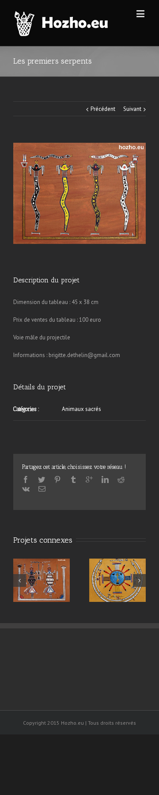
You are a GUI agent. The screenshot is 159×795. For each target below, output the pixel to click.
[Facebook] (25, 479)
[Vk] (26, 488)
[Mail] (41, 488)
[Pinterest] (57, 479)
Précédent (103, 109)
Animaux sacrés (81, 409)
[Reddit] (121, 479)
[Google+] (89, 479)
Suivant (132, 109)
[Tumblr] (73, 479)
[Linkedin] (105, 479)
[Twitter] (41, 479)
